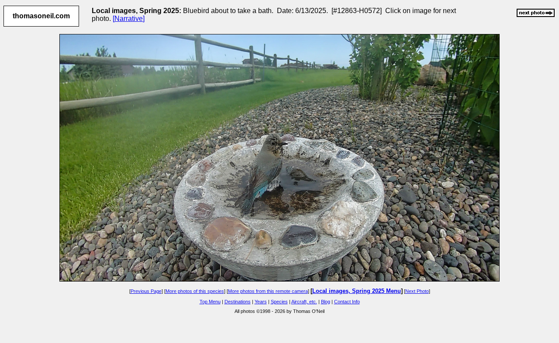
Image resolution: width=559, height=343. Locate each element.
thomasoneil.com (41, 16)
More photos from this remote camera (268, 291)
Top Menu (210, 301)
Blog (325, 301)
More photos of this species (195, 291)
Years (261, 301)
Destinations (237, 301)
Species (279, 301)
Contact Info (347, 301)
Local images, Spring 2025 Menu (356, 291)
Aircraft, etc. (304, 301)
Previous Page (146, 291)
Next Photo (417, 291)
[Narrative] (129, 18)
